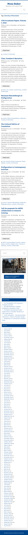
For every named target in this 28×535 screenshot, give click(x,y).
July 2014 (6, 525)
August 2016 (7, 483)
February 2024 (7, 366)
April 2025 (6, 346)
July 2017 (6, 464)
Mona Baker (14, 3)
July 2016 (6, 484)
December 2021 (8, 395)
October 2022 (7, 383)
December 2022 (8, 382)
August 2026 (7, 329)
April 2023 (6, 377)
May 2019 (6, 433)
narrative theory (17, 89)
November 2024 (8, 354)
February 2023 (7, 378)
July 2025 (6, 341)
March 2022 (7, 392)
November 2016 (8, 477)
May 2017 (6, 467)
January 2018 (7, 454)
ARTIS (4, 242)
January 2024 (7, 368)
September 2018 (8, 443)
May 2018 (6, 447)
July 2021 (6, 400)
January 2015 (7, 515)
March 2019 (7, 435)
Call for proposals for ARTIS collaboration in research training (12, 210)
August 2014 (7, 524)
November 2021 (8, 397)
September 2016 (8, 481)
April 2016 (6, 489)
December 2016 (8, 476)
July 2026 (6, 330)
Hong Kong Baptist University (13, 242)
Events (22, 60)
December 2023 (8, 370)
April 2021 (6, 406)
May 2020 (6, 423)
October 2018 (7, 442)
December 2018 (8, 438)
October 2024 (7, 356)
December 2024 (8, 353)
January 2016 (7, 495)
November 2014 (8, 519)
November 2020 (8, 412)
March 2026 (7, 334)
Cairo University (7, 161)
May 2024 (6, 363)
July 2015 (6, 505)
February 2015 (7, 513)
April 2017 (6, 469)
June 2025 (6, 342)
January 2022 (7, 394)
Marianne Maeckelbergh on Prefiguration (11, 96)
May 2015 (6, 508)
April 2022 (6, 390)
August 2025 (7, 339)
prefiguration (23, 118)
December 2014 (8, 517)
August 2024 (7, 359)
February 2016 (7, 493)
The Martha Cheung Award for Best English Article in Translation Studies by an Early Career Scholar (13, 311)
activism (5, 118)
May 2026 (6, 332)
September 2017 (8, 460)
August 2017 (7, 462)
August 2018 (7, 445)
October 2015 (7, 500)
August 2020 (7, 418)
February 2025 (7, 349)
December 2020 (8, 411)
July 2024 (6, 361)
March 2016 (7, 491)
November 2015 (8, 498)
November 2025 (8, 337)
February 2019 (7, 436)
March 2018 (7, 450)
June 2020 (6, 421)
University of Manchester (9, 54)
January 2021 (7, 409)
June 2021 (6, 402)
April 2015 (6, 510)
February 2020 (7, 428)
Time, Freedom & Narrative (11, 58)
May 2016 (6, 488)
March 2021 (7, 407)
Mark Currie (6, 89)
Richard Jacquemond (16, 161)
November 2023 (8, 371)
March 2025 (7, 347)
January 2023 (7, 380)
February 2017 (7, 472)
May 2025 (6, 344)
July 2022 (6, 385)
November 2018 (8, 440)
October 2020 (7, 414)
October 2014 (7, 520)
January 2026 (7, 335)
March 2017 (7, 471)
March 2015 (7, 512)
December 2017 (8, 455)
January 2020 (7, 430)
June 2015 (6, 507)
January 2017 (7, 474)
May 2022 (6, 389)
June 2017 (6, 466)
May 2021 (6, 404)
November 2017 (8, 457)
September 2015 (8, 501)
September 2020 (8, 416)
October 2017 (7, 459)
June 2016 (6, 486)
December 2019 (8, 431)
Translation (3, 26)
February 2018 (7, 452)
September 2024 (8, 358)
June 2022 (6, 387)
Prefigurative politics (6, 204)
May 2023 (6, 375)
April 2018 (6, 448)
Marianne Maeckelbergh (13, 118)
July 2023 (6, 373)
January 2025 (7, 351)
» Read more (5, 50)
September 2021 (8, 399)
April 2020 (6, 424)
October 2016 (7, 479)
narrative (11, 89)
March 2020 (7, 426)
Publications (22, 25)
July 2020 (6, 419)
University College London (11, 244)
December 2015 (8, 496)
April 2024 (6, 365)
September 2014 (8, 522)
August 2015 (7, 503)
